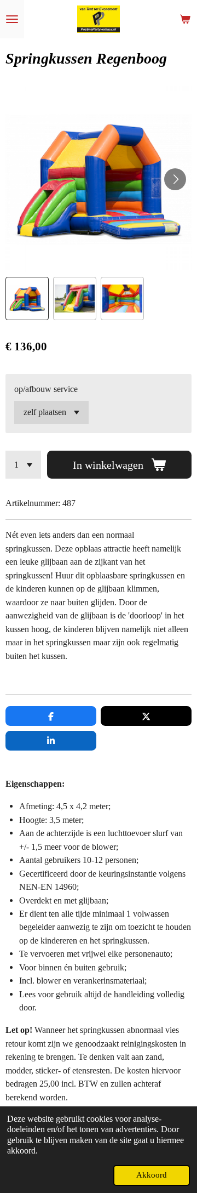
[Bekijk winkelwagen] (185, 19)
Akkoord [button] (151, 1175)
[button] (27, 298)
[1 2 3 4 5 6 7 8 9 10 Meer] (23, 465)
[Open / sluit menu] (12, 19)
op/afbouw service (46, 389)
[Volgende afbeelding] (175, 179)
